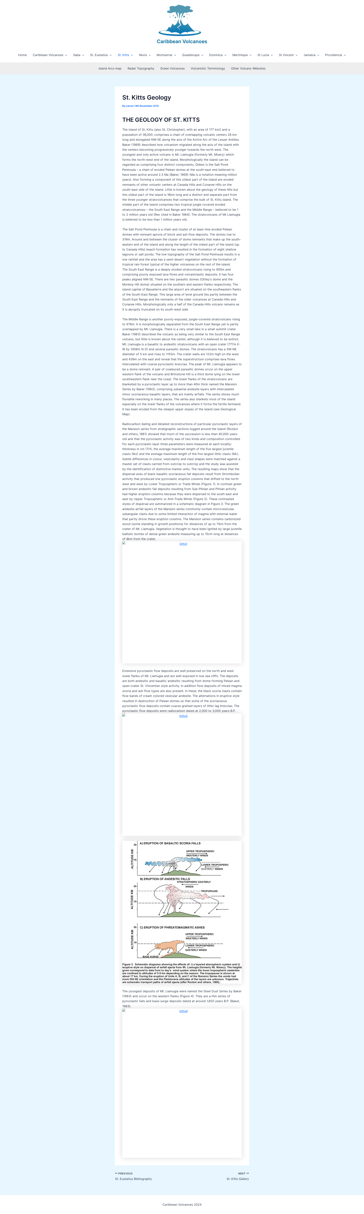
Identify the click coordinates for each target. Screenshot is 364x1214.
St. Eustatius (99, 55)
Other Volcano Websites (248, 68)
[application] (65, 54)
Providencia (333, 55)
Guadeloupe (190, 55)
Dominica (216, 55)
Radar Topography (141, 68)
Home (22, 55)
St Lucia (263, 55)
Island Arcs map (110, 68)
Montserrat (164, 55)
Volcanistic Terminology (208, 68)
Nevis (143, 55)
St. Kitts (123, 55)
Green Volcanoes (172, 68)
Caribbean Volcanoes (182, 41)
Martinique (240, 55)
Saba (76, 55)
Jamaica (309, 55)
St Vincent (286, 55)
